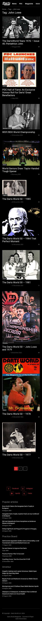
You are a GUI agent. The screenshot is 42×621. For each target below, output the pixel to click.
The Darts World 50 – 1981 (16, 282)
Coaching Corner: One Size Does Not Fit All (16, 559)
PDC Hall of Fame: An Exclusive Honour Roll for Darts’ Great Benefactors (18, 92)
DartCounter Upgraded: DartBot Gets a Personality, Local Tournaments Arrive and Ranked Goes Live (20, 542)
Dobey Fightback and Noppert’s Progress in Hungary (19, 529)
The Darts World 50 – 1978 (16, 414)
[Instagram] (23, 489)
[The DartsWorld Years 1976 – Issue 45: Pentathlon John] (21, 27)
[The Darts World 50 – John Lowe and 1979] (21, 317)
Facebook (15, 489)
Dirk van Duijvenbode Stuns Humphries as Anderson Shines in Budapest (19, 522)
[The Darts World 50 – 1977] (21, 437)
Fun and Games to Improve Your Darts (14, 548)
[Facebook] (9, 489)
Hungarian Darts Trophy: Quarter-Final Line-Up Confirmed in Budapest (20, 515)
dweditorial (6, 47)
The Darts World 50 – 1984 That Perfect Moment (19, 240)
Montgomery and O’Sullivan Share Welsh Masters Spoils (20, 586)
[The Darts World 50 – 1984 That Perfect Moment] (21, 222)
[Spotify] (12, 493)
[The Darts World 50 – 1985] (21, 188)
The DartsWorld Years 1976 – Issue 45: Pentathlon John (20, 42)
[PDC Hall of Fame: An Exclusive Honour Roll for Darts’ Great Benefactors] (21, 69)
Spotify (17, 493)
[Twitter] (24, 493)
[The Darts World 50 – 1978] (21, 384)
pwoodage (5, 352)
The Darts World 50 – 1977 (16, 454)
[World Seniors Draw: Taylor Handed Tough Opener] (21, 153)
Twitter (30, 493)
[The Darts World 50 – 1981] (21, 265)
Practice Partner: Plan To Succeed (13, 554)
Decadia (5, 343)
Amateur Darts (7, 128)
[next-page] (25, 468)
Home (4, 9)
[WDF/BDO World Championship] (21, 116)
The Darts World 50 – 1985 (16, 199)
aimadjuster (6, 202)
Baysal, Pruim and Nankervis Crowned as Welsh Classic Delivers (20, 580)
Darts (4, 86)
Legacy (5, 37)
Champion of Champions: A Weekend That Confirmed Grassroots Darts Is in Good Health (19, 593)
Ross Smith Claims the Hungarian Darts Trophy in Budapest (18, 507)
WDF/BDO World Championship (18, 132)
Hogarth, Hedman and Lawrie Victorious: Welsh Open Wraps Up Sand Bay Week (19, 572)
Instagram (29, 489)
